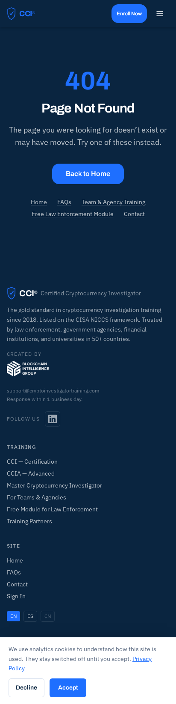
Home (39, 202)
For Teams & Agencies (36, 497)
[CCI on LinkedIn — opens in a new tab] (52, 419)
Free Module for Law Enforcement (52, 509)
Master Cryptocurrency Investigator (54, 485)
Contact (134, 214)
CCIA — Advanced (31, 473)
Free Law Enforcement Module (73, 214)
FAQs (64, 202)
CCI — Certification (32, 461)
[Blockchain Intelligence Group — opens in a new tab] (28, 368)
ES (30, 616)
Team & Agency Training (113, 202)
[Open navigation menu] (159, 13)
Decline (26, 687)
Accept (68, 687)
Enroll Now (129, 14)
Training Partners (29, 521)
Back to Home (88, 173)
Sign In (16, 596)
